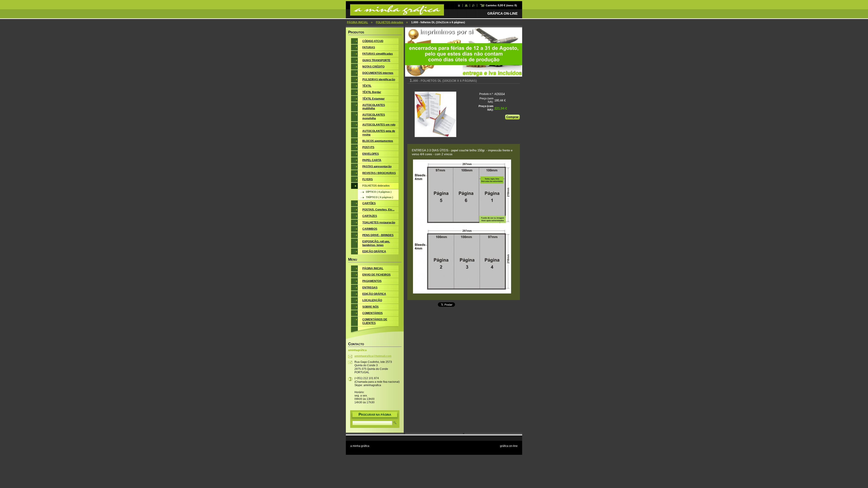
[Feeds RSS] (473, 5)
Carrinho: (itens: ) (501, 5)
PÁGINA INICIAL (357, 22)
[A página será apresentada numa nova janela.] (435, 114)
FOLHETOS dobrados (389, 22)
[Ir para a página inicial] (397, 13)
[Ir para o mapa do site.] (466, 5)
